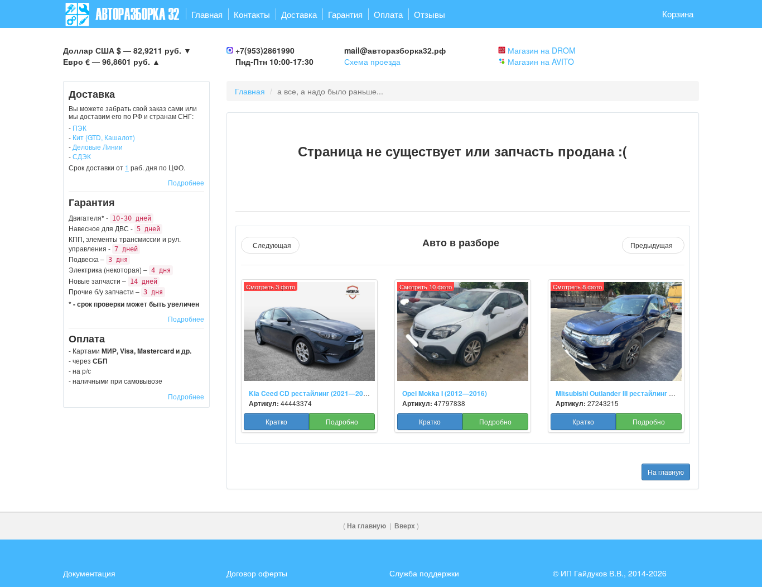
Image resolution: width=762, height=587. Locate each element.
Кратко (276, 421)
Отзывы (429, 14)
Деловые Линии (98, 146)
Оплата (388, 14)
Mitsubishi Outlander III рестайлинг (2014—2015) (633, 393)
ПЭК (79, 127)
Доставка (299, 14)
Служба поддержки (424, 573)
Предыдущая (653, 245)
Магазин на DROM (542, 50)
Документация (89, 573)
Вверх (404, 526)
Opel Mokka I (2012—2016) (444, 393)
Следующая (270, 245)
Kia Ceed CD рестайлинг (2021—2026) (311, 393)
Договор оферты (256, 573)
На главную (666, 471)
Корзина (677, 14)
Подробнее (186, 182)
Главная (207, 14)
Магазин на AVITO (541, 61)
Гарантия (345, 14)
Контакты (252, 14)
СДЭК (82, 156)
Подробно (342, 421)
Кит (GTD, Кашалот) (104, 137)
